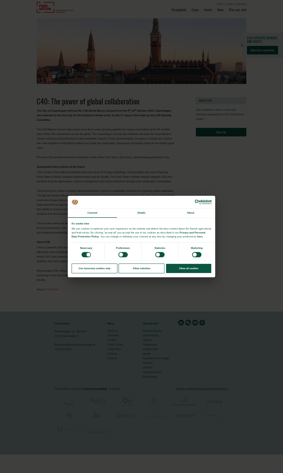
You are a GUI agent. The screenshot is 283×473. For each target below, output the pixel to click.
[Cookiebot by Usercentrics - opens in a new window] (197, 202)
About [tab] (190, 212)
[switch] (123, 254)
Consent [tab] (92, 212)
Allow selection (141, 268)
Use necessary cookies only (94, 268)
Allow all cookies (188, 268)
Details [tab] (142, 212)
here (200, 236)
